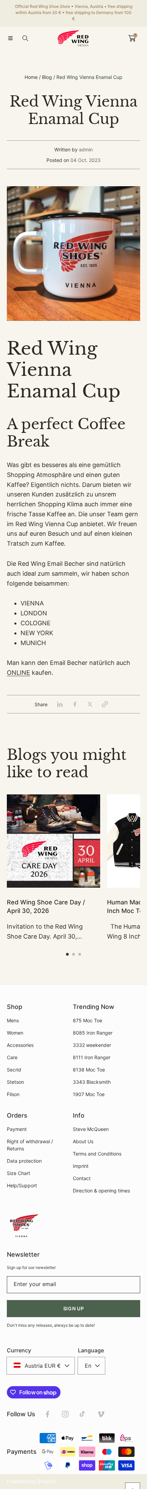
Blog (47, 77)
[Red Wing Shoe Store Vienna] (73, 38)
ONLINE (18, 672)
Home (31, 77)
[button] (10, 38)
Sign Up (73, 1308)
